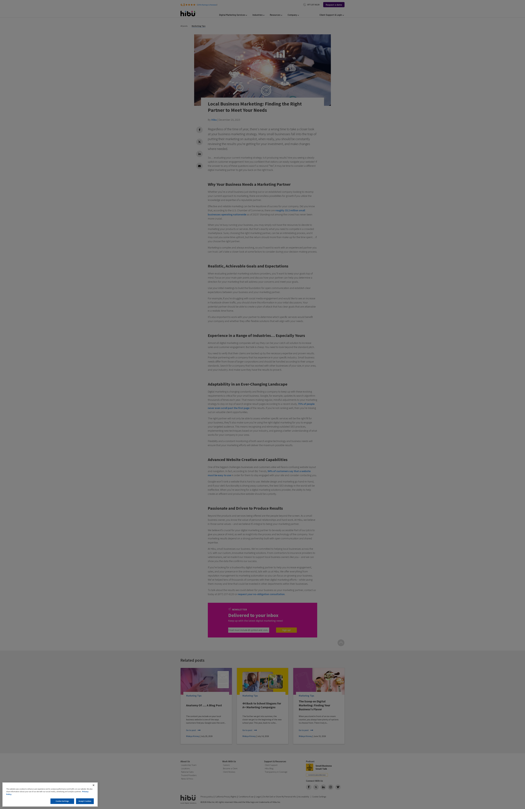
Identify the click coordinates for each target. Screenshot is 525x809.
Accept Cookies (85, 801)
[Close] (94, 785)
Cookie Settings (62, 801)
